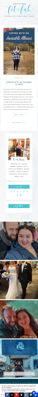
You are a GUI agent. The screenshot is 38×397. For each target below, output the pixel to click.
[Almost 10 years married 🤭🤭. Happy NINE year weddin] (19, 280)
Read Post (19, 114)
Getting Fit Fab (19, 9)
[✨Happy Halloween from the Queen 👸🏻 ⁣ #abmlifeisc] (19, 358)
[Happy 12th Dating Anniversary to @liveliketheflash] (19, 319)
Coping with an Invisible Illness (19, 83)
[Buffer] (31, 395)
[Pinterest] (16, 395)
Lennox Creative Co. (27, 383)
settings (22, 391)
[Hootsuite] (21, 395)
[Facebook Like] (26, 395)
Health (23, 122)
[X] (12, 395)
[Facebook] (7, 395)
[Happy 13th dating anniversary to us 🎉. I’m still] (19, 241)
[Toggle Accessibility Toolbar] (34, 393)
